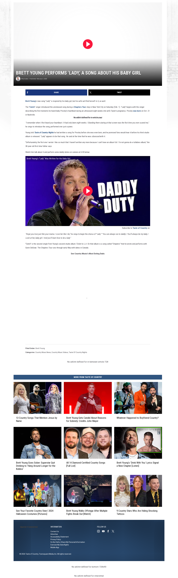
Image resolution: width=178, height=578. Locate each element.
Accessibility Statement (59, 537)
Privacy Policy (55, 539)
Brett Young (30, 101)
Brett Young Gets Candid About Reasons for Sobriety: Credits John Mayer (86, 419)
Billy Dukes (24, 79)
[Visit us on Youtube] (104, 531)
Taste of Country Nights (44, 132)
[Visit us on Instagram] (99, 531)
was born (137, 111)
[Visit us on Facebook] (109, 531)
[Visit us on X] (114, 531)
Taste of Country (140, 228)
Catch (32, 107)
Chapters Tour (80, 107)
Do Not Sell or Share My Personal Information (67, 542)
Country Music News (43, 352)
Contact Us (54, 531)
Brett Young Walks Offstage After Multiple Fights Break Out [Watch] (86, 512)
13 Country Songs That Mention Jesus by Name (36, 419)
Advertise (54, 534)
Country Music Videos (60, 352)
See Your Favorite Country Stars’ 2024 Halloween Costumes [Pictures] (34, 512)
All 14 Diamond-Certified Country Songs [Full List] (85, 464)
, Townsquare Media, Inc (47, 554)
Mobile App (54, 547)
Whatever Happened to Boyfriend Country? (138, 417)
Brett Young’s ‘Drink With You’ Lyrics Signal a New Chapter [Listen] (138, 464)
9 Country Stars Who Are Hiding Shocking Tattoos (137, 512)
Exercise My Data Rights (59, 545)
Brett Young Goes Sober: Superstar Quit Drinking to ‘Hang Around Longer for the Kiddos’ (35, 465)
